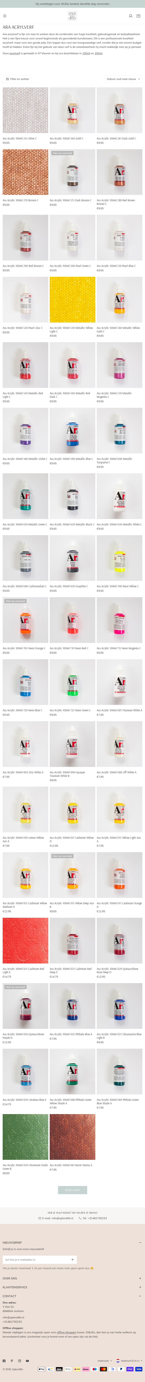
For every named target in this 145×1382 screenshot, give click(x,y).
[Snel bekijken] (46, 129)
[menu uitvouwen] (5, 16)
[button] (138, 16)
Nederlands (103, 1360)
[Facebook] (4, 1361)
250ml (98, 53)
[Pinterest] (12, 1361)
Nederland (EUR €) (130, 1360)
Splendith (17, 1369)
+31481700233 (97, 1218)
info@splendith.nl (62, 1218)
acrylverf (15, 53)
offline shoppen (66, 1332)
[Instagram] (20, 1361)
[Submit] (72, 1259)
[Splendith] (72, 16)
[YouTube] (27, 1361)
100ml (86, 53)
